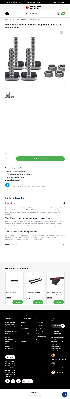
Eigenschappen (11, 244)
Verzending (24, 331)
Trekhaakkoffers (40, 334)
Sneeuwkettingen (41, 336)
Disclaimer (23, 341)
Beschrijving (10, 203)
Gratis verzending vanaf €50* (33, 2)
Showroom (23, 322)
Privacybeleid (35, 392)
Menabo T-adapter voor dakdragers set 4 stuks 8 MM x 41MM (25, 19)
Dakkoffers (39, 328)
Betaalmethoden (25, 328)
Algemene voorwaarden (35, 396)
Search (38, 339)
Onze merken (39, 322)
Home (6, 19)
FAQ (22, 325)
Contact (23, 339)
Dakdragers (39, 325)
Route (11, 357)
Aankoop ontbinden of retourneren (27, 335)
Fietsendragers (40, 331)
